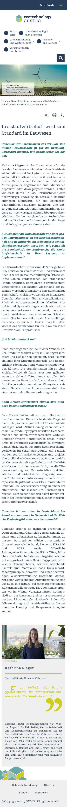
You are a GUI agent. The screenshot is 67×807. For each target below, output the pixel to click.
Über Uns (49, 785)
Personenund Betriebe (50, 41)
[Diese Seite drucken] (54, 115)
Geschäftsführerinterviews (26, 101)
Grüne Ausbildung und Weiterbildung (20, 41)
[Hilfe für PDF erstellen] (62, 115)
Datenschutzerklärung (25, 785)
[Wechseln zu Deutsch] (61, 5)
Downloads (47, 5)
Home (5, 101)
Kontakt (23, 792)
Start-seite (13, 33)
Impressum (41, 792)
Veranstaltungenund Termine (19, 49)
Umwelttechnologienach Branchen (36, 33)
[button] (61, 58)
